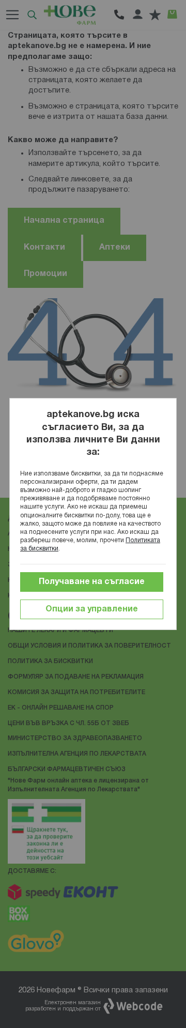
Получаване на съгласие (92, 582)
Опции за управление (91, 609)
